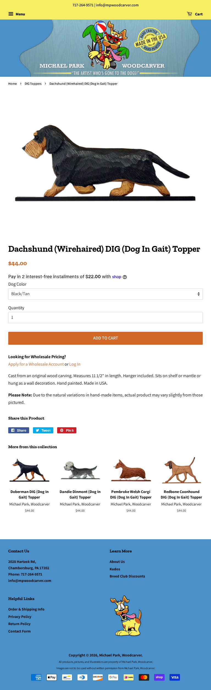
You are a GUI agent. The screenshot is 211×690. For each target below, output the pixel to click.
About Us (117, 561)
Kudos (115, 568)
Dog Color (17, 284)
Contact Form (19, 631)
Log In (74, 364)
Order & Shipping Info (26, 609)
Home (12, 83)
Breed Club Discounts (127, 576)
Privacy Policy (19, 616)
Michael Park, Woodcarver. (121, 655)
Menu (20, 14)
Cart (198, 14)
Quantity (16, 308)
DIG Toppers (33, 83)
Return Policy (19, 623)
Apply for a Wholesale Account (36, 364)
